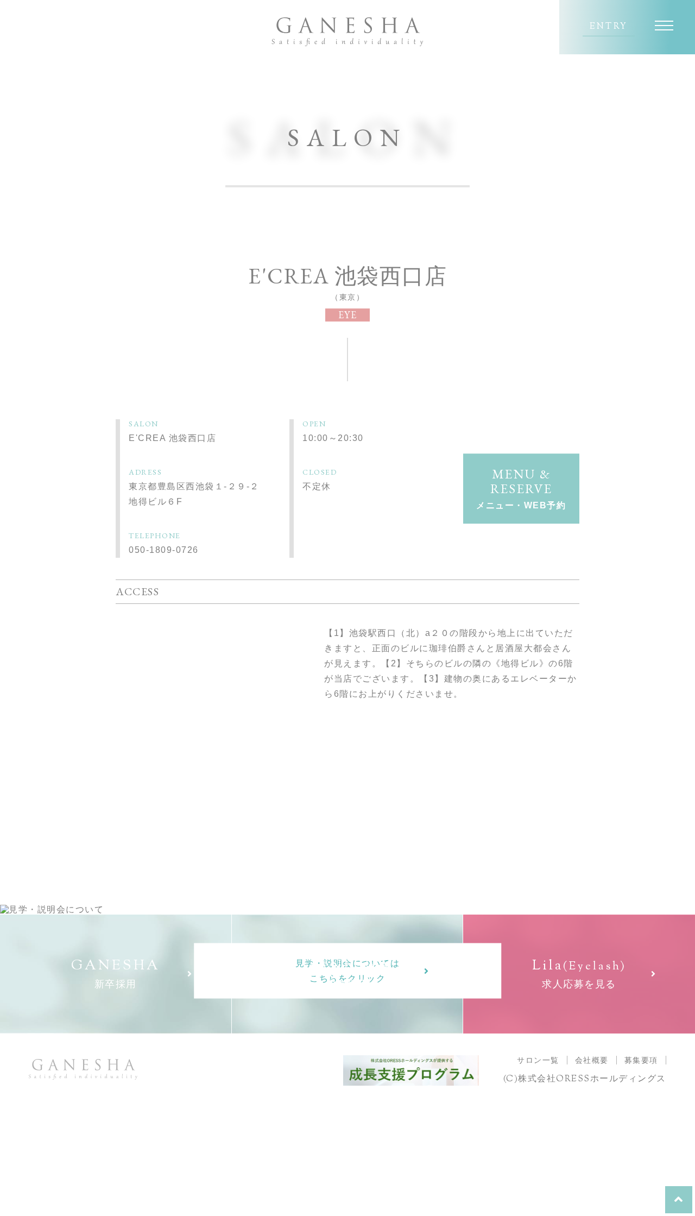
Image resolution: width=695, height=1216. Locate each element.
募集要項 (641, 1060)
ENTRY (609, 27)
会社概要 (592, 1060)
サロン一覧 (538, 1060)
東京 (347, 297)
